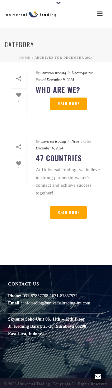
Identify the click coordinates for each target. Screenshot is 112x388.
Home (24, 57)
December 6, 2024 (49, 148)
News (76, 141)
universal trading (53, 73)
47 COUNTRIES (59, 157)
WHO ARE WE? (58, 89)
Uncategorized (82, 73)
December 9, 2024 (60, 80)
